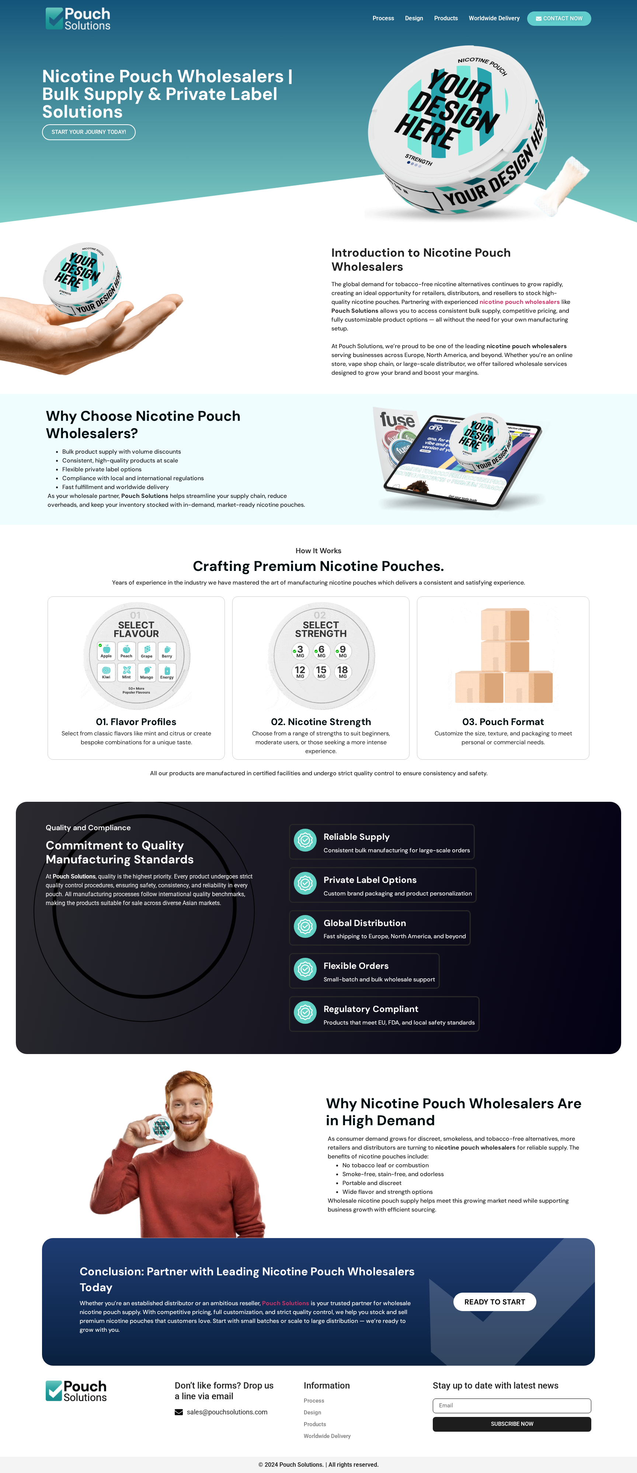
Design (414, 18)
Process (383, 18)
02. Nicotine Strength (321, 721)
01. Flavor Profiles (136, 721)
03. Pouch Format (503, 721)
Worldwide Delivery (494, 18)
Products (446, 18)
